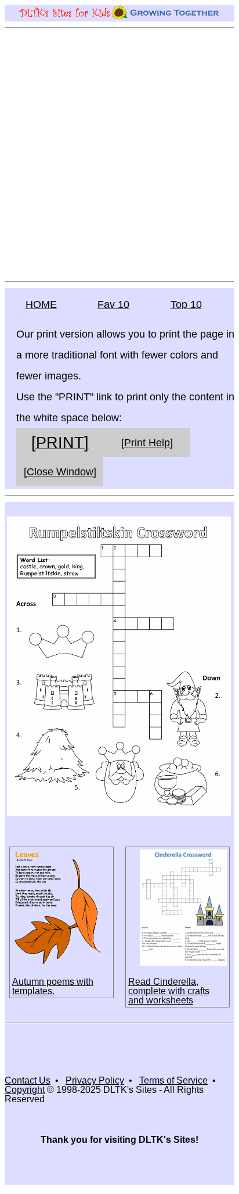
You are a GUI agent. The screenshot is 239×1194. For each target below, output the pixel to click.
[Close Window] (60, 472)
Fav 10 (113, 304)
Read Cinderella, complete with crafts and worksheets (168, 991)
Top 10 (186, 304)
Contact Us (27, 1080)
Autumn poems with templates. (52, 986)
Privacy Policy (95, 1080)
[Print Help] (147, 443)
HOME (41, 304)
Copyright (25, 1090)
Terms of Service (173, 1080)
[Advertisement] (119, 154)
